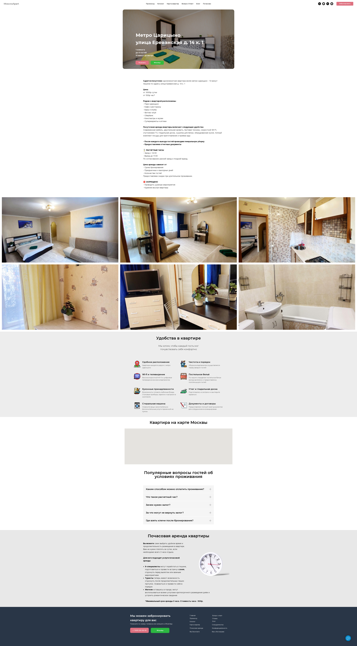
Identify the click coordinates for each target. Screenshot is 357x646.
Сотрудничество (218, 625)
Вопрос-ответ (217, 615)
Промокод (150, 4)
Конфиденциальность (219, 628)
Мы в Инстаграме (218, 632)
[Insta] (331, 3)
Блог (198, 4)
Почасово (207, 4)
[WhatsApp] (323, 3)
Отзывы (214, 618)
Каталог (160, 4)
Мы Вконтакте (195, 632)
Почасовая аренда (196, 628)
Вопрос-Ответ (187, 4)
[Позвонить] (319, 3)
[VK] (327, 3)
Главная (193, 615)
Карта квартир (173, 4)
